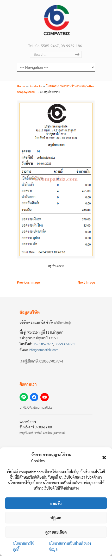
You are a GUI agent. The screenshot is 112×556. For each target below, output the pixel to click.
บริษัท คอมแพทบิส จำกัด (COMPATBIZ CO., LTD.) (56, 21)
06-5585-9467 (43, 344)
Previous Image (28, 282)
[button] (104, 457)
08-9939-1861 (65, 344)
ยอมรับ (56, 503)
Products (36, 86)
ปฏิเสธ (56, 517)
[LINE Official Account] (24, 397)
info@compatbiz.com (43, 350)
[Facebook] (34, 397)
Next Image (86, 282)
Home (21, 86)
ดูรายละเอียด (56, 531)
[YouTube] (44, 397)
